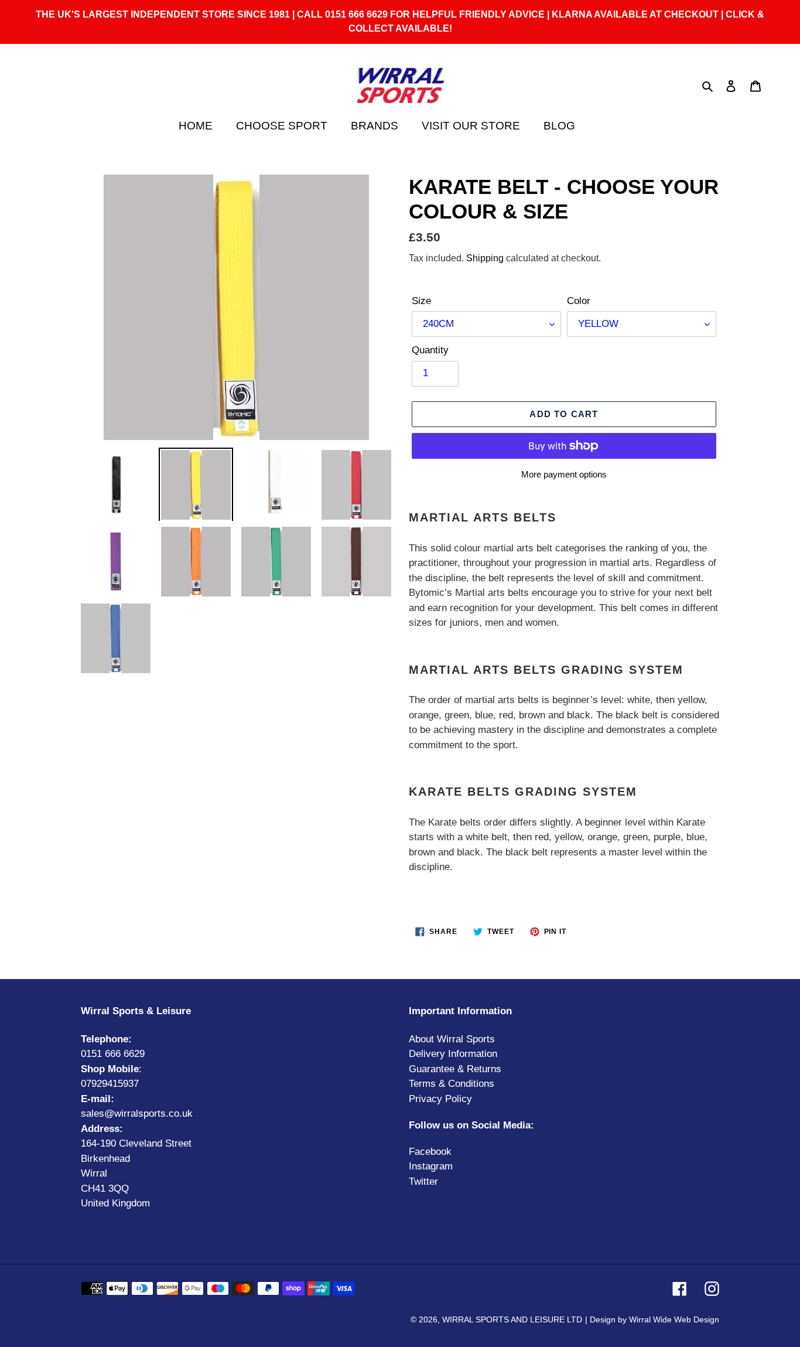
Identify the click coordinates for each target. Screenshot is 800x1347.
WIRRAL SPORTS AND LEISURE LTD (512, 1319)
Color (578, 300)
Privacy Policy (440, 1098)
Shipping (485, 258)
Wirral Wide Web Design (674, 1319)
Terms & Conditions (451, 1083)
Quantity (430, 350)
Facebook (430, 1151)
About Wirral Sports (452, 1039)
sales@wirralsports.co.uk (137, 1113)
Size (421, 300)
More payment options (564, 474)
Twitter (423, 1181)
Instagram (431, 1166)
